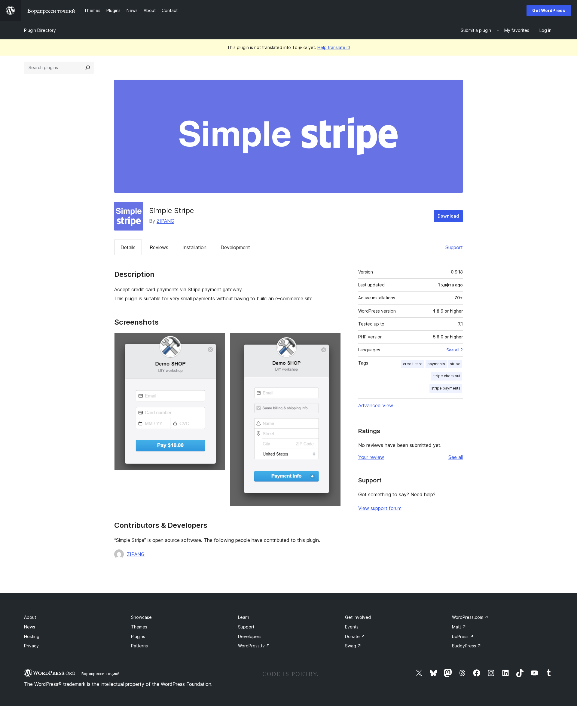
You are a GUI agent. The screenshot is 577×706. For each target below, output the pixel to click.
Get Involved (358, 617)
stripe (455, 364)
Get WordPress (548, 10)
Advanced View (375, 405)
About (30, 617)
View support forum (379, 508)
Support (454, 247)
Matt (459, 626)
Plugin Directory (40, 30)
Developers (249, 636)
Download (448, 216)
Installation (194, 247)
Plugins (138, 636)
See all (455, 457)
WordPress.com (470, 617)
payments (436, 364)
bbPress (463, 636)
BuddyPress (466, 645)
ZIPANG (165, 221)
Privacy (31, 645)
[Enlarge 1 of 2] (217, 341)
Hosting (31, 636)
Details (128, 247)
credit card (413, 364)
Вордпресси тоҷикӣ (100, 673)
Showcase (141, 617)
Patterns (139, 645)
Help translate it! (333, 47)
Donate (355, 636)
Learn (243, 617)
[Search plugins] (88, 68)
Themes (139, 626)
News (29, 626)
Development (235, 247)
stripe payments (445, 388)
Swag (353, 645)
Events (352, 626)
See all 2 (454, 349)
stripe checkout (446, 376)
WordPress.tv (254, 645)
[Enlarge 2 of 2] (333, 341)
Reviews (159, 247)
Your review (371, 457)
